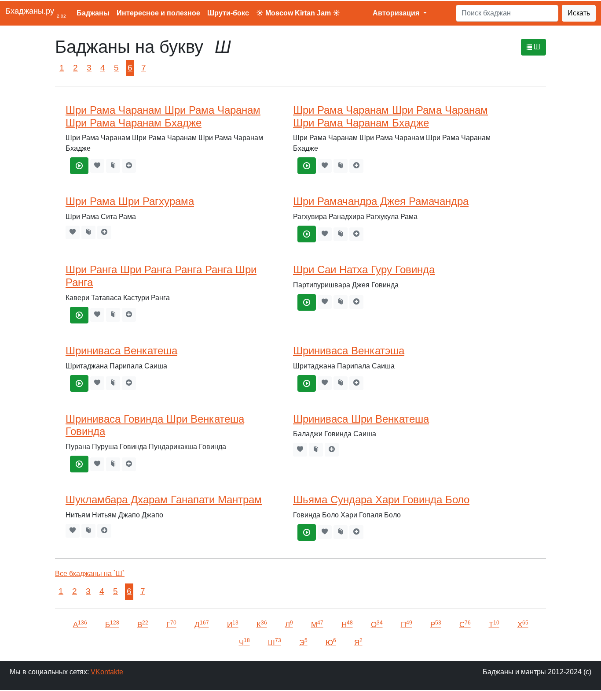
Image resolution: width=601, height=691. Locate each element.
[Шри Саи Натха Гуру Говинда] (306, 302)
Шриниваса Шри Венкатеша (361, 419)
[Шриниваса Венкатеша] (79, 383)
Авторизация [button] (397, 13)
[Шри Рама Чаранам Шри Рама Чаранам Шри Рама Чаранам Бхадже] (79, 165)
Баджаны (93, 13)
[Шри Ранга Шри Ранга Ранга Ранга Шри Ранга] (79, 315)
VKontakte (107, 672)
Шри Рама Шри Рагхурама (130, 201)
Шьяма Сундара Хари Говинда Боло (381, 499)
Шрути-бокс (228, 13)
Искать (579, 13)
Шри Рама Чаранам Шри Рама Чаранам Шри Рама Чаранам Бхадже (163, 116)
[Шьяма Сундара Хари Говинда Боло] (306, 532)
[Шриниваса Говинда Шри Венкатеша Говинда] (79, 464)
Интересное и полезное (158, 13)
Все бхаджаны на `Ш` (90, 573)
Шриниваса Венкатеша (121, 351)
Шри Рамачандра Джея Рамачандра (381, 201)
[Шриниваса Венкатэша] (306, 383)
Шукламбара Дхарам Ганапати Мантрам (164, 499)
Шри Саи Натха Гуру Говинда (364, 269)
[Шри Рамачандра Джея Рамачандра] (306, 234)
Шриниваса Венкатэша (348, 351)
